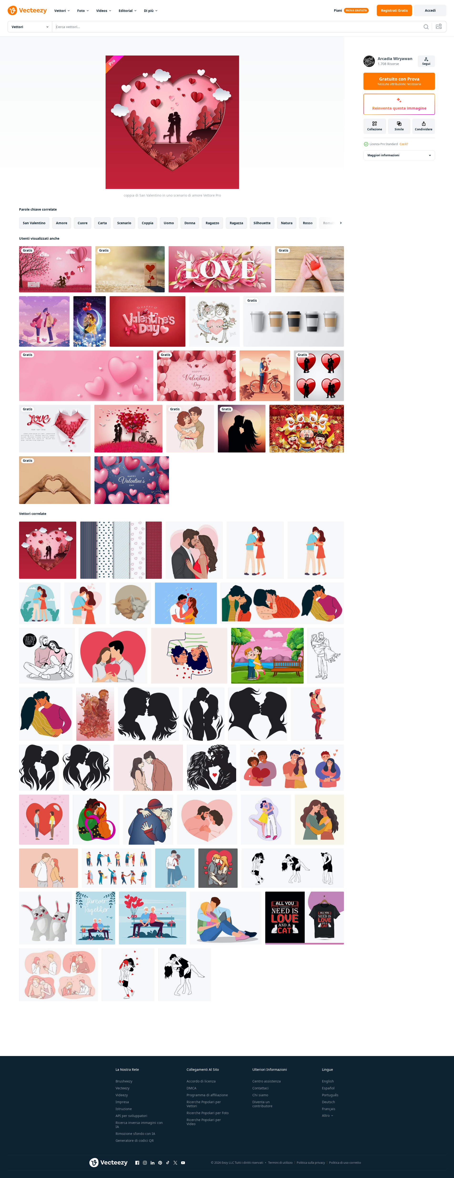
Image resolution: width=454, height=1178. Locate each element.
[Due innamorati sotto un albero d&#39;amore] (128, 428)
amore (61, 223)
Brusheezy (124, 1081)
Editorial (126, 10)
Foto (81, 10)
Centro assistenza (266, 1081)
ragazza (236, 223)
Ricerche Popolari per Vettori (204, 1104)
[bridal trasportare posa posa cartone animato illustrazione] (325, 656)
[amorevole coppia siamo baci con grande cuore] (44, 820)
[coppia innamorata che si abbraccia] (218, 868)
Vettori (60, 10)
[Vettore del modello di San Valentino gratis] (121, 550)
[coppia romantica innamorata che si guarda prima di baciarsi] (148, 768)
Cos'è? (404, 144)
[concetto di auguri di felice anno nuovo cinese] (306, 428)
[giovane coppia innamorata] (190, 428)
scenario (124, 223)
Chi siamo (260, 1095)
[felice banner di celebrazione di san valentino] (55, 269)
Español (328, 1088)
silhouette (262, 223)
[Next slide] (336, 223)
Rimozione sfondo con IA (135, 1133)
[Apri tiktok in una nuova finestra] (168, 1163)
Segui (426, 64)
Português (330, 1095)
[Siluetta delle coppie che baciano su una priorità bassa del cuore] (241, 428)
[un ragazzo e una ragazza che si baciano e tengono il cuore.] (214, 321)
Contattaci (260, 1088)
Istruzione (124, 1109)
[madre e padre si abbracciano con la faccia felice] (267, 656)
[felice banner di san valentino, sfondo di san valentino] (196, 375)
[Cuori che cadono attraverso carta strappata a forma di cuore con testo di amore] (55, 428)
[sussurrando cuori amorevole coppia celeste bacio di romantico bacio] (148, 714)
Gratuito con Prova (399, 81)
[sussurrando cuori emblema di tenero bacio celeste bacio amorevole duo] (86, 768)
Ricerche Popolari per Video (204, 1121)
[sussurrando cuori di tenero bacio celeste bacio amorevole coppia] (203, 714)
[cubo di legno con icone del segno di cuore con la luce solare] (130, 269)
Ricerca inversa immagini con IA (139, 1124)
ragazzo (212, 223)
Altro (326, 1115)
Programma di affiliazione (207, 1095)
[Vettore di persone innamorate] (265, 375)
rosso (308, 223)
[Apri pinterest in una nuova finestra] (160, 1163)
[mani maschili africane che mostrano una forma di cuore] (55, 480)
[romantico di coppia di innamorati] (44, 321)
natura (286, 223)
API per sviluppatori (131, 1115)
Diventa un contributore (262, 1104)
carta (102, 223)
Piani (338, 10)
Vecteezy (122, 1088)
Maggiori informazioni (383, 155)
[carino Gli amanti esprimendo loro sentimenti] (225, 918)
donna (189, 223)
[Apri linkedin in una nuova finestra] (152, 1163)
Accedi (430, 10)
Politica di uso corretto (345, 1162)
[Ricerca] (426, 27)
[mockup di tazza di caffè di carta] (294, 321)
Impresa (122, 1102)
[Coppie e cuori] (319, 375)
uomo (169, 223)
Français (328, 1109)
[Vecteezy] (27, 10)
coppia (147, 223)
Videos (101, 10)
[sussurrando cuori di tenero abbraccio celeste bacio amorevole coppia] (39, 768)
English (328, 1081)
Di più (148, 10)
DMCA (191, 1088)
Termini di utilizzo (280, 1162)
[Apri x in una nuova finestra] (175, 1163)
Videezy (122, 1095)
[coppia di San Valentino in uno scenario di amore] (47, 550)
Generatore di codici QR (135, 1140)
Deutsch (328, 1102)
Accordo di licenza (201, 1081)
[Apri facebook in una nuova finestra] (137, 1163)
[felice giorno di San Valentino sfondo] (131, 480)
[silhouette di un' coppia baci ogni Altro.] (211, 768)
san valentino (34, 223)
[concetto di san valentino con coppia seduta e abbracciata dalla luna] (89, 321)
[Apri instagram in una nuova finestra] (145, 1163)
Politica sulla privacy (311, 1162)
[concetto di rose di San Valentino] (219, 269)
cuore (82, 223)
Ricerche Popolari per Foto (208, 1113)
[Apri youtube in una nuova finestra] (183, 1163)
